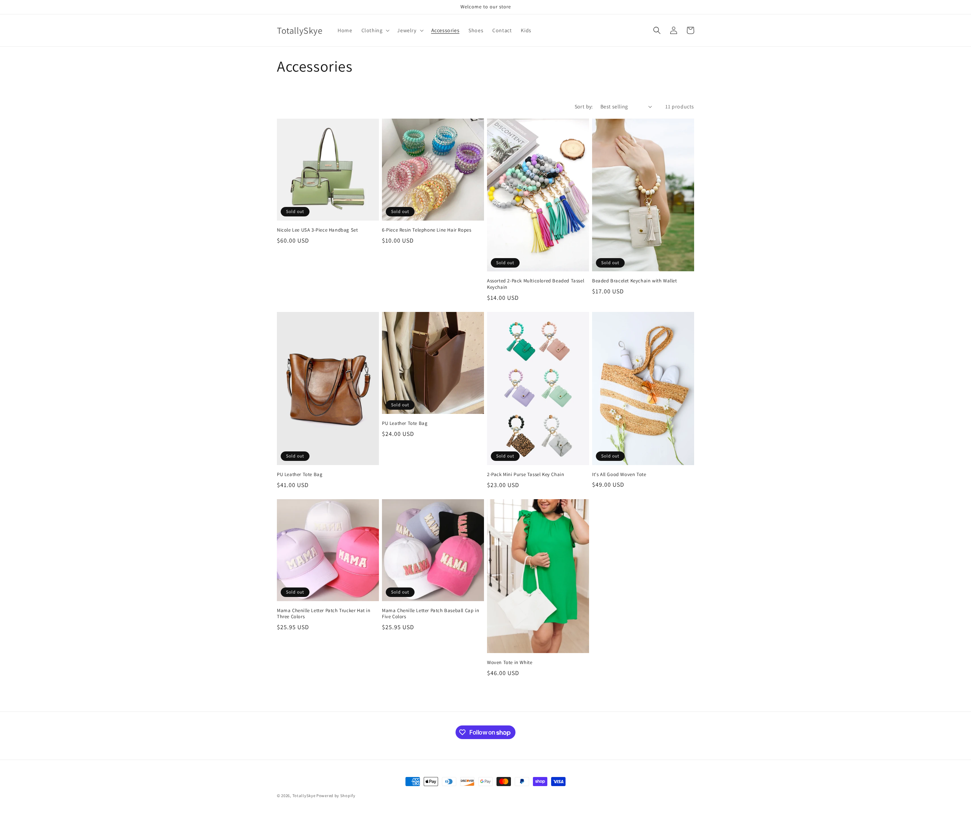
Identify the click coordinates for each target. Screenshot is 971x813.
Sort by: (584, 106)
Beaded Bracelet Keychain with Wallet (634, 281)
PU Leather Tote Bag (299, 475)
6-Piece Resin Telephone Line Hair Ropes (426, 230)
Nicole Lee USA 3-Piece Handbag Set (317, 230)
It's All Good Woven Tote (619, 475)
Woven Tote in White (509, 662)
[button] (375, 30)
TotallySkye (304, 795)
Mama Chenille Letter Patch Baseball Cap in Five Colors (430, 614)
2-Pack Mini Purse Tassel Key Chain (525, 475)
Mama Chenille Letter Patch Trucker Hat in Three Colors (324, 614)
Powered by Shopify (335, 795)
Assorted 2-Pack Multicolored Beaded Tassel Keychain (535, 284)
